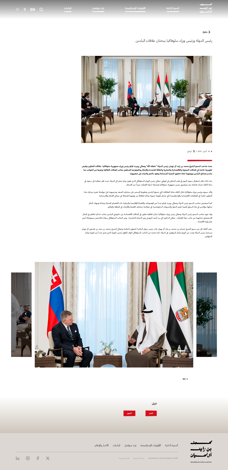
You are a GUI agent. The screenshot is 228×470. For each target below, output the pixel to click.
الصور (129, 413)
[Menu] (17, 9)
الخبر (151, 413)
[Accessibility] (24, 9)
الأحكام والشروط (124, 458)
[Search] (41, 9)
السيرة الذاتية (171, 445)
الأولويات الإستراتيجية (150, 445)
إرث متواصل (130, 445)
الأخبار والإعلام (102, 445)
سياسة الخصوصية (138, 458)
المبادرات (116, 445)
